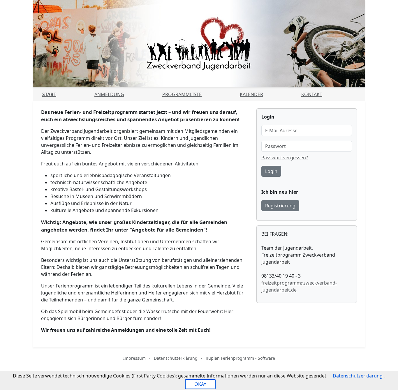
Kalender (251, 94)
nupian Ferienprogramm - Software (240, 358)
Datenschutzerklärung (176, 358)
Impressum (134, 358)
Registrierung (280, 205)
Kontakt (311, 94)
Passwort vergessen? (284, 157)
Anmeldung (109, 94)
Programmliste (182, 94)
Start (49, 94)
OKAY (200, 384)
